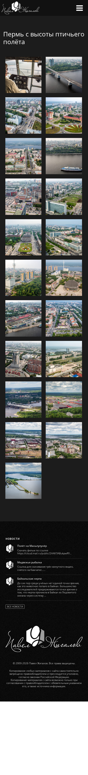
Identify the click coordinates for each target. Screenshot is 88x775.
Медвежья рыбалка (29, 562)
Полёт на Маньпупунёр (32, 546)
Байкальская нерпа (29, 578)
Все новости (15, 606)
